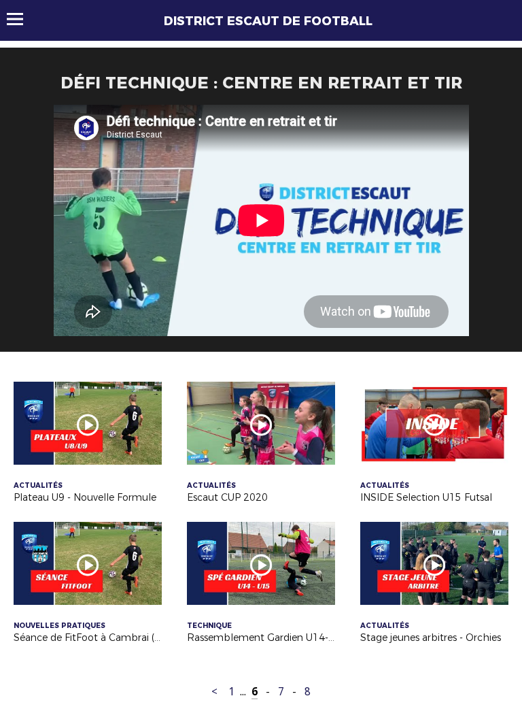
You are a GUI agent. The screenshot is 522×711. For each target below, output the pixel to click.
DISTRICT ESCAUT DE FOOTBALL (268, 21)
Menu (21, 19)
